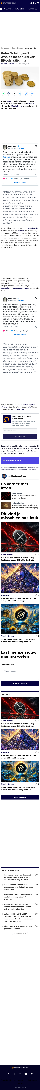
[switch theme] (34, 3)
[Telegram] (20, 94)
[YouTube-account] (26, 1074)
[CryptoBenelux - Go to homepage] (20, 1068)
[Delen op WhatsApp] (3, 94)
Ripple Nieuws (7, 554)
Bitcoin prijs (33, 228)
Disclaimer (21, 1083)
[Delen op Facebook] (9, 94)
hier (29, 407)
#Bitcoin (7, 157)
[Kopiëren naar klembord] (26, 94)
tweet (9, 101)
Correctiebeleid (19, 1080)
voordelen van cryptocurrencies (15, 288)
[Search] (31, 3)
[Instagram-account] (20, 1074)
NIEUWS (7, 9)
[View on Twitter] (36, 147)
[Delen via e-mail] (32, 94)
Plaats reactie (20, 684)
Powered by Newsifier (20, 1087)
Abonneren (20, 436)
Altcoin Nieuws (7, 636)
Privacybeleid (6, 1080)
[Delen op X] (14, 94)
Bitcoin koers (16, 106)
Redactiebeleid (33, 1080)
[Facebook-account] (14, 1074)
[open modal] (38, 3)
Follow (21, 148)
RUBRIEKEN (33, 9)
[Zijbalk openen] (1, 9)
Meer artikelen (20, 797)
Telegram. (20, 409)
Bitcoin (30, 104)
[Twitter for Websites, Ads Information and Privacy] (36, 174)
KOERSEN (19, 9)
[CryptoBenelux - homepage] (8, 3)
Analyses (5, 595)
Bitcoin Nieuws (7, 64)
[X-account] (8, 1074)
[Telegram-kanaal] (31, 1074)
